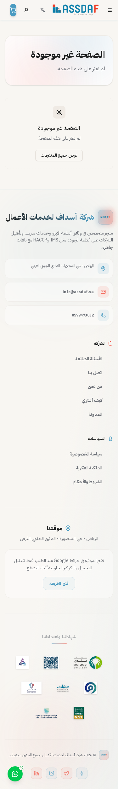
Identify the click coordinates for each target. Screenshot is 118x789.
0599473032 (83, 315)
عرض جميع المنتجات (59, 155)
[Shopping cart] (13, 10)
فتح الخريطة (58, 583)
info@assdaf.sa (78, 291)
